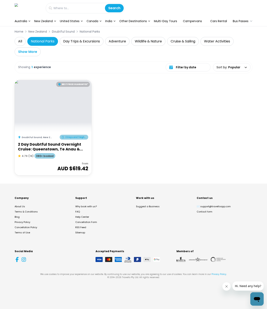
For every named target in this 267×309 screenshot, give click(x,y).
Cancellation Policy (26, 227)
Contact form (204, 211)
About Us (20, 206)
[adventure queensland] (198, 259)
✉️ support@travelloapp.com (214, 206)
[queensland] (218, 259)
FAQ (77, 211)
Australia (21, 21)
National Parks (90, 31)
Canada (92, 21)
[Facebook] (17, 259)
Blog (17, 217)
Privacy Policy (22, 222)
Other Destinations (133, 21)
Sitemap (80, 232)
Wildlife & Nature (148, 41)
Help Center (82, 217)
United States (69, 21)
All (20, 41)
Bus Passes (240, 21)
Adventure (117, 41)
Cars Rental (218, 21)
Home (19, 31)
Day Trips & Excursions (81, 41)
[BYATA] (180, 259)
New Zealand (43, 21)
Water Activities (217, 41)
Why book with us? (86, 206)
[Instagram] (23, 259)
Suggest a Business (148, 206)
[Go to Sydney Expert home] (28, 8)
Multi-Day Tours (165, 21)
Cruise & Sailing (183, 41)
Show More (27, 51)
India (108, 21)
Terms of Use (22, 232)
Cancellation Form (86, 222)
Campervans (192, 21)
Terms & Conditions (26, 211)
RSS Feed (80, 227)
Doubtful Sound (63, 31)
